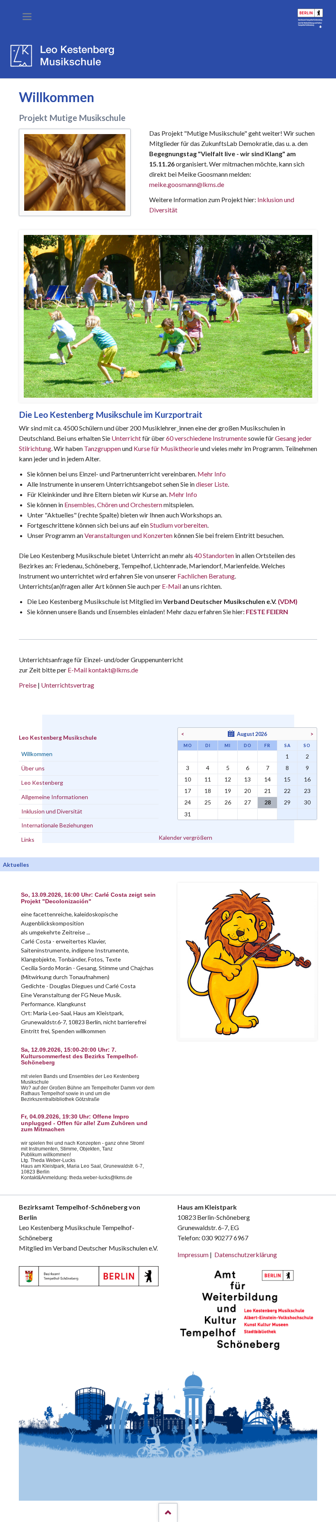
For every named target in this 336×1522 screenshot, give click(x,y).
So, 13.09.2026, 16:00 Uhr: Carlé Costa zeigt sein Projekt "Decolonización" (88, 898)
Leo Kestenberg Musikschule (58, 737)
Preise (27, 685)
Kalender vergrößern (185, 837)
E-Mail (171, 586)
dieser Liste (212, 484)
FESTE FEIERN (267, 611)
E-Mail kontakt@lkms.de (102, 670)
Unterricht (126, 438)
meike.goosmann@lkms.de (186, 184)
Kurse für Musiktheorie (166, 448)
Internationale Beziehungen (57, 825)
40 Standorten (214, 555)
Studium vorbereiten (178, 525)
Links (27, 839)
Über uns (33, 768)
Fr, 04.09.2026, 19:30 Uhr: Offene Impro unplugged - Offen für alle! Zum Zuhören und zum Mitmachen (84, 1123)
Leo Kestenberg (42, 782)
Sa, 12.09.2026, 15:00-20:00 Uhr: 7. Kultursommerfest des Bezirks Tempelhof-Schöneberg (79, 1056)
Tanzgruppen (103, 448)
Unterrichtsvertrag (67, 685)
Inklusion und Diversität (51, 811)
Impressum (193, 1254)
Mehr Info (212, 474)
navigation (27, 17)
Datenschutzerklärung (245, 1254)
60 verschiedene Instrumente (206, 438)
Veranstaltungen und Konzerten (128, 535)
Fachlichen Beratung (205, 576)
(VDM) (287, 601)
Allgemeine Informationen (54, 796)
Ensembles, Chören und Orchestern (113, 504)
